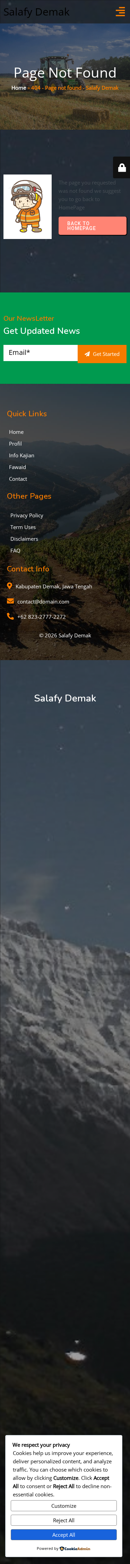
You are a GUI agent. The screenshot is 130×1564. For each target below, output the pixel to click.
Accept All (63, 1534)
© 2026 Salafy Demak (65, 635)
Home (18, 87)
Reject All (64, 1520)
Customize (63, 1505)
